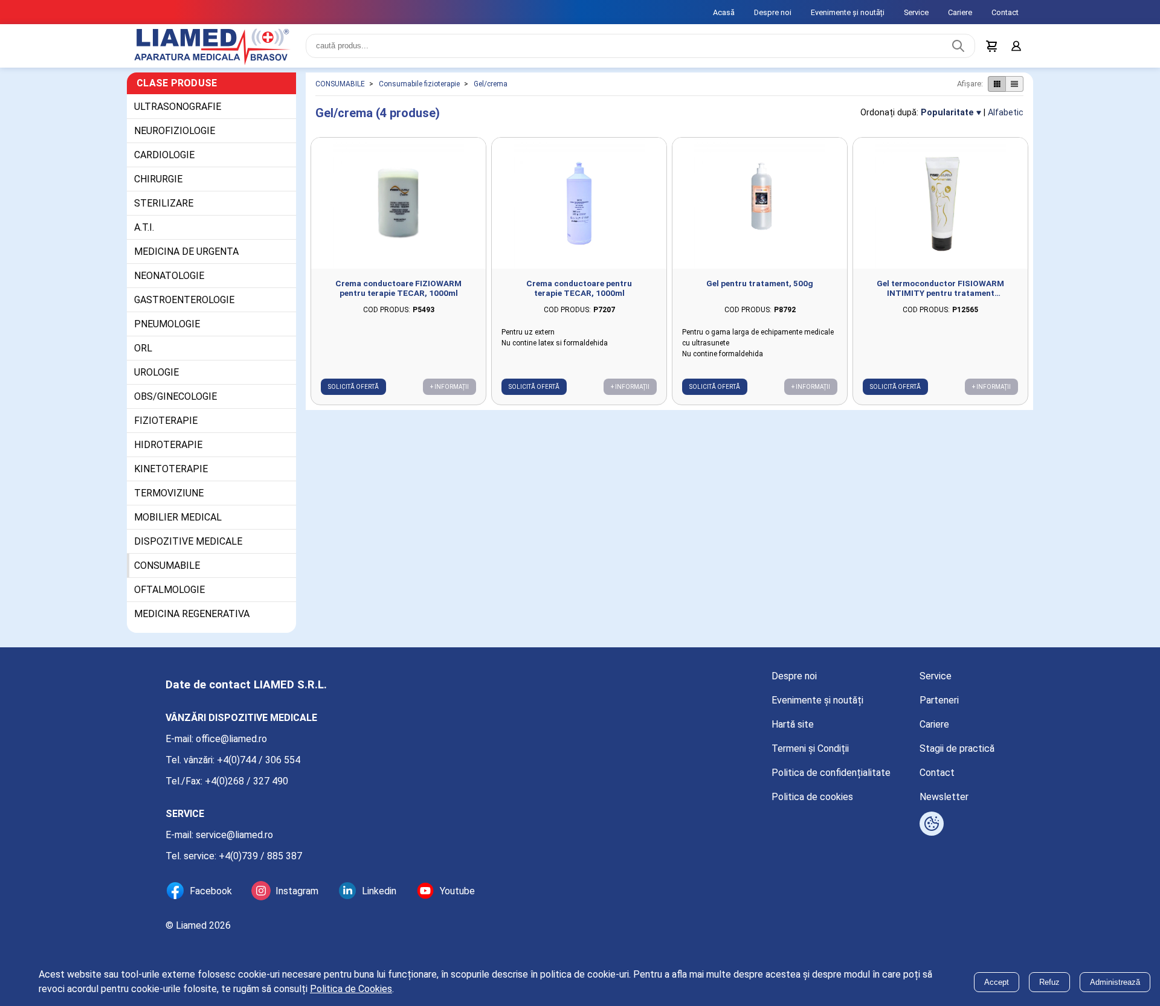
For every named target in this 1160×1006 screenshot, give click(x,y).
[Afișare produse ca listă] (1014, 84)
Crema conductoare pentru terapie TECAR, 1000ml (579, 288)
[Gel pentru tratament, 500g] (759, 203)
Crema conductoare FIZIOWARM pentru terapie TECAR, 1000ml (398, 288)
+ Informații (449, 386)
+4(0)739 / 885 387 (260, 856)
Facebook (211, 891)
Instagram (297, 891)
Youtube (457, 891)
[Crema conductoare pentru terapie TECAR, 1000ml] (579, 203)
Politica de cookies (812, 797)
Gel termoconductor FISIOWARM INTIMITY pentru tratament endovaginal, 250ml (940, 288)
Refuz (1049, 982)
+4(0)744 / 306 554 (258, 760)
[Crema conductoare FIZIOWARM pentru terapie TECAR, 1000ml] (398, 203)
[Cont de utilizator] (1016, 46)
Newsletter (944, 797)
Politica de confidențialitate (831, 772)
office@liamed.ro (231, 739)
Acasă (724, 12)
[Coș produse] (992, 46)
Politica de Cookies (351, 989)
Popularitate (947, 112)
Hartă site (793, 724)
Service (916, 12)
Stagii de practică (957, 748)
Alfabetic (1005, 112)
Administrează (1115, 982)
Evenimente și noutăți (847, 12)
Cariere (960, 12)
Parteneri (939, 700)
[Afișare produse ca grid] (996, 84)
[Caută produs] (958, 46)
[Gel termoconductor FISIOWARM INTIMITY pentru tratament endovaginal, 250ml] (940, 203)
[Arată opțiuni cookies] (932, 824)
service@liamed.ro (234, 835)
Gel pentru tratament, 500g (759, 283)
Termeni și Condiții (810, 748)
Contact (1005, 12)
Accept (996, 982)
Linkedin (379, 891)
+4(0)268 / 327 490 (246, 781)
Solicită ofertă (353, 386)
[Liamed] (211, 46)
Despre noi (772, 12)
